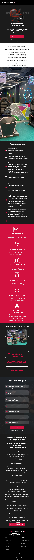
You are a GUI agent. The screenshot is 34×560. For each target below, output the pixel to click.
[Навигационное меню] (31, 2)
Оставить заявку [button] (17, 36)
